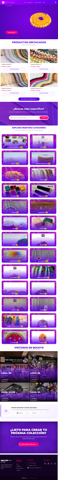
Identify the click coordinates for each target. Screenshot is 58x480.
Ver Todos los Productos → (29, 99)
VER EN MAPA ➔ (4, 381)
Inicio (25, 2)
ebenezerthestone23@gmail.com (35, 467)
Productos (30, 2)
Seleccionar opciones (14, 69)
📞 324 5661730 (4, 379)
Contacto (18, 470)
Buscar (44, 117)
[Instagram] (48, 463)
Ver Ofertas (11, 32)
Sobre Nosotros (38, 2)
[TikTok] (52, 463)
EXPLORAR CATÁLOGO (28, 444)
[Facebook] (45, 463)
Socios (44, 2)
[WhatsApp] (55, 463)
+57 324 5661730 (32, 463)
